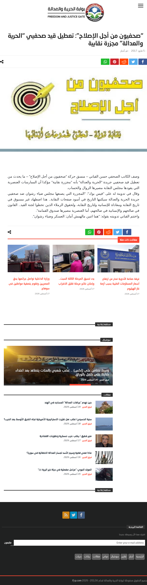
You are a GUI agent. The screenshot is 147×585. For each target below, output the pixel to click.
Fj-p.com (76, 580)
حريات (79, 556)
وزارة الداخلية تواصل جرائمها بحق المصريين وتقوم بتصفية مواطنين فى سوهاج (29, 283)
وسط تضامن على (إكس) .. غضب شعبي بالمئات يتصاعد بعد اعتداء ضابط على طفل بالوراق (62, 372)
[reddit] (124, 62)
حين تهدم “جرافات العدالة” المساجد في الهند (68, 402)
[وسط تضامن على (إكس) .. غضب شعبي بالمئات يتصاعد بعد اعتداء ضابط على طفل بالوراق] (58, 365)
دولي (105, 556)
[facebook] (142, 62)
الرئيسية (140, 556)
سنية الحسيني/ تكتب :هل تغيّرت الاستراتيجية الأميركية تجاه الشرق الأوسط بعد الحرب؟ (48, 419)
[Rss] (65, 515)
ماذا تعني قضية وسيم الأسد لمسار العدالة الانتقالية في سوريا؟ (59, 452)
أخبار (122, 50)
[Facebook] (81, 515)
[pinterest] (114, 62)
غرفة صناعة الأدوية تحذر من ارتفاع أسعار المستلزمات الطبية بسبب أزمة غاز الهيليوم (119, 283)
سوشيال (115, 556)
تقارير (124, 556)
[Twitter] (73, 515)
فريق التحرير (104, 379)
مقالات (96, 556)
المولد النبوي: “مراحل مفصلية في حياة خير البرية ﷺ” (65, 469)
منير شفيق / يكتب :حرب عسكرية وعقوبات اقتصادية (66, 436)
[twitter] (133, 62)
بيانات (87, 556)
